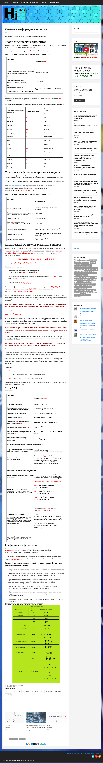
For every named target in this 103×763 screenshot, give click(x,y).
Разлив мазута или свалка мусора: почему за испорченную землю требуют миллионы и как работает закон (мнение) (86, 224)
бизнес (93, 262)
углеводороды (88, 292)
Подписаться (79, 100)
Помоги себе (86, 74)
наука (77, 275)
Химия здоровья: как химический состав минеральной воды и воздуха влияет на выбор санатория (85, 125)
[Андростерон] (14, 717)
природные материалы (89, 285)
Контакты (98, 753)
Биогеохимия (84, 316)
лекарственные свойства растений (86, 271)
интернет (88, 266)
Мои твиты (77, 248)
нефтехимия (83, 275)
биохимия (78, 265)
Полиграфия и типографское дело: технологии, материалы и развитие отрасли (84, 134)
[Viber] (38, 744)
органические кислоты (79, 283)
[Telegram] (45, 744)
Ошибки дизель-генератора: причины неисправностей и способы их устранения (85, 207)
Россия (82, 260)
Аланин (49, 725)
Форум (44, 2)
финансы (94, 292)
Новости (15, 2)
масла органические (78, 273)
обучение (93, 279)
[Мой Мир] (32, 744)
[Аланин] (57, 717)
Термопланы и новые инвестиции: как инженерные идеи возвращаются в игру (86, 191)
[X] (34, 744)
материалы (86, 273)
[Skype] (43, 744)
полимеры (77, 285)
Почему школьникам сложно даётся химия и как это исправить (84, 215)
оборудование (79, 278)
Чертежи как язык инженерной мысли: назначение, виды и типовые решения (85, 149)
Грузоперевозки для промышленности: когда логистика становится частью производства (85, 116)
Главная (6, 2)
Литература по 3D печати (87, 329)
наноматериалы (92, 273)
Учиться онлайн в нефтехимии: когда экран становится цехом (85, 175)
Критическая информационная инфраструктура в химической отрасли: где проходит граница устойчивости (85, 199)
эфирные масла (77, 296)
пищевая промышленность (90, 283)
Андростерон (8, 725)
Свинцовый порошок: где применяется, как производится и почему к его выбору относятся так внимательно (86, 183)
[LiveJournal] (36, 744)
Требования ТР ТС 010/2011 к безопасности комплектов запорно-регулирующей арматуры (84, 167)
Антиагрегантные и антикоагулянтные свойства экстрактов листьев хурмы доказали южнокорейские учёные (88, 324)
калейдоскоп (91, 268)
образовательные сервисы (82, 279)
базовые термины (14, 739)
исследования (78, 269)
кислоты (76, 271)
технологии (78, 292)
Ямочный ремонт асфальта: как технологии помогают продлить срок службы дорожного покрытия (88, 310)
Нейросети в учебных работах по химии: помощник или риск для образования (86, 233)
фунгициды (77, 294)
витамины (85, 265)
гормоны (90, 265)
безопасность (85, 262)
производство (78, 287)
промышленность (88, 287)
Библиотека (24, 2)
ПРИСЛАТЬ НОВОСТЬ (55, 2)
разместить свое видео (89, 57)
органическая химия (82, 281)
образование (91, 277)
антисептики (93, 260)
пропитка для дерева (80, 288)
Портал (93, 753)
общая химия (22, 739)
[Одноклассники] (29, 744)
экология (89, 294)
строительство (90, 290)
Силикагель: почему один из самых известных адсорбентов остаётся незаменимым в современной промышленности (84, 158)
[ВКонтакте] (27, 744)
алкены (86, 260)
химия (83, 294)
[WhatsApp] (41, 744)
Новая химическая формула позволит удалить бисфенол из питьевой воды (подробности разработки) (35, 727)
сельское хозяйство (79, 290)
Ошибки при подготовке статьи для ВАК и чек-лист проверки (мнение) (85, 141)
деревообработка (79, 266)
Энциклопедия (34, 2)
